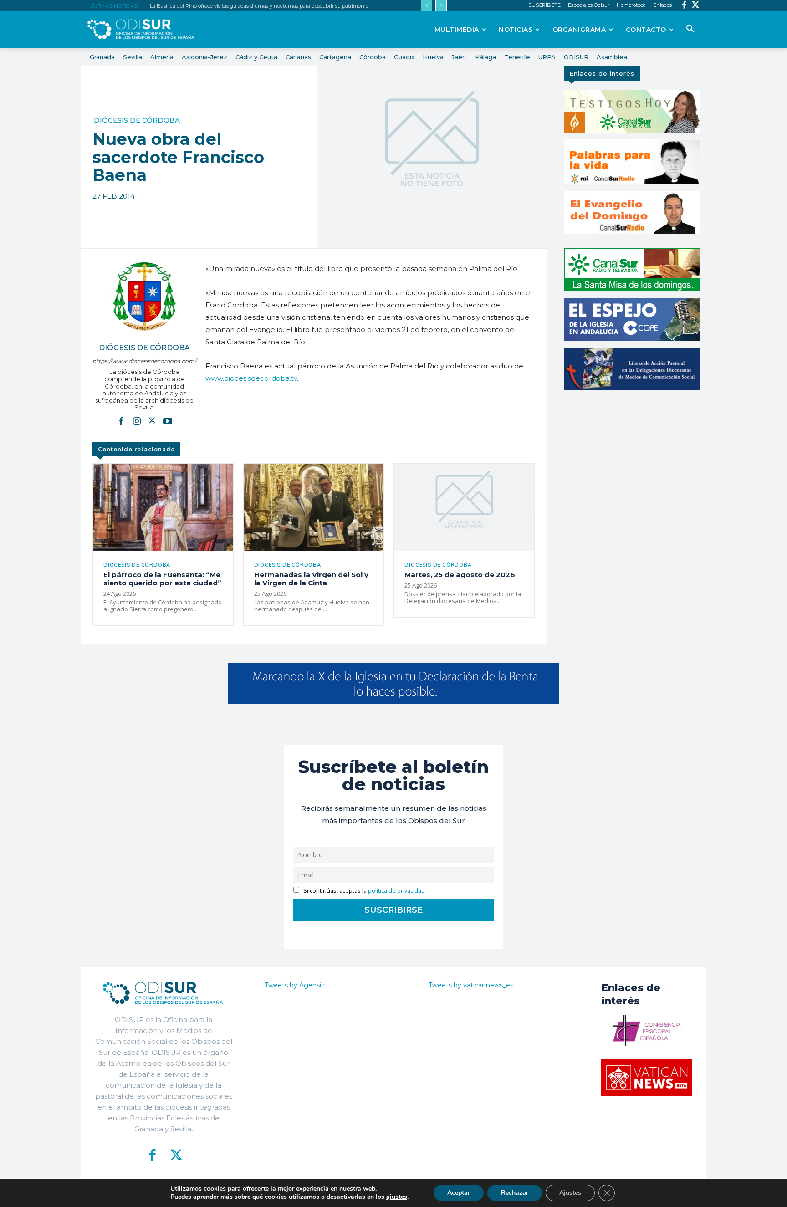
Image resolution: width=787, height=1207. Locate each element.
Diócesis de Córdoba (137, 120)
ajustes (396, 1197)
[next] (441, 5)
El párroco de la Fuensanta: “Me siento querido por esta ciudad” (162, 578)
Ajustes (570, 1192)
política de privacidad (396, 891)
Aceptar (458, 1192)
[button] (690, 29)
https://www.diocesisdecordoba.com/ (144, 361)
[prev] (426, 5)
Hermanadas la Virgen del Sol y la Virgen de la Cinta (311, 578)
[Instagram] (136, 420)
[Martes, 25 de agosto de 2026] (464, 507)
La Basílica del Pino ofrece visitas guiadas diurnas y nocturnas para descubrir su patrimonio (259, 6)
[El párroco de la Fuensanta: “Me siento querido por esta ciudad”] (163, 507)
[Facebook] (684, 5)
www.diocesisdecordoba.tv (251, 378)
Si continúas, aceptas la (363, 891)
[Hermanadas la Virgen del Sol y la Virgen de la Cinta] (314, 507)
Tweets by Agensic (295, 985)
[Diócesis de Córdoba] (144, 296)
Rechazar (514, 1192)
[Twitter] (695, 5)
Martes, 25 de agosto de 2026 (459, 574)
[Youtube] (167, 420)
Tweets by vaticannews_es (471, 985)
